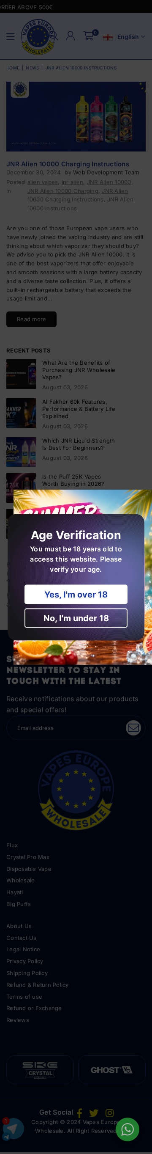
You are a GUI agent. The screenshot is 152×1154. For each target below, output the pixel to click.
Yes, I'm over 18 (76, 594)
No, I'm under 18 (76, 618)
